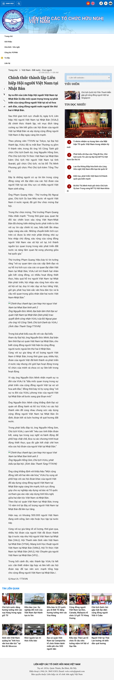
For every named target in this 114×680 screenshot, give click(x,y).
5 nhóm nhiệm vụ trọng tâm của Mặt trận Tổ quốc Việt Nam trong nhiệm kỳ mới (88, 144)
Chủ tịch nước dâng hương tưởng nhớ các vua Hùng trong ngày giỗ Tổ (12, 611)
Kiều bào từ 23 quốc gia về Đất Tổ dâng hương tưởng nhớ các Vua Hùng (57, 611)
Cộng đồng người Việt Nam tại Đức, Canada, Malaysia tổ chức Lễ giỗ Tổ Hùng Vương (79, 613)
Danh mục (10, 3)
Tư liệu (5, 57)
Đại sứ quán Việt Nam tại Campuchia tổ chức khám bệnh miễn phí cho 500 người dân (56, 643)
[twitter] (106, 3)
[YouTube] (110, 3)
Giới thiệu (8, 42)
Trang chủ (8, 36)
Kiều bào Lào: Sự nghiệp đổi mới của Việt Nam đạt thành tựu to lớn (33, 611)
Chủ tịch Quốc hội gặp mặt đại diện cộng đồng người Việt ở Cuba (100, 611)
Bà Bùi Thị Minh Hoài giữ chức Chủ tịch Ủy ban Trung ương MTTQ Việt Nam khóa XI (88, 188)
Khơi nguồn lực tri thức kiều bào (32, 639)
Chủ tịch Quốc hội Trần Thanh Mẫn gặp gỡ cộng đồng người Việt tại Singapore (96, 95)
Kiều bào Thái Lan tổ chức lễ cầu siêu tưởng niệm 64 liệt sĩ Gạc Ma (79, 642)
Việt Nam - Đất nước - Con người (37, 70)
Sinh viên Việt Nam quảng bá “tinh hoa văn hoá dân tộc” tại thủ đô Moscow (11, 642)
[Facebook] (101, 3)
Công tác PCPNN (11, 52)
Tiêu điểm (72, 84)
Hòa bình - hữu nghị (12, 47)
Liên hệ (7, 63)
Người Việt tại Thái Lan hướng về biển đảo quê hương (100, 641)
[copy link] (4, 101)
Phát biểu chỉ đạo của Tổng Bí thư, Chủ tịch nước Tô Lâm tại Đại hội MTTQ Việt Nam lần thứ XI (87, 157)
